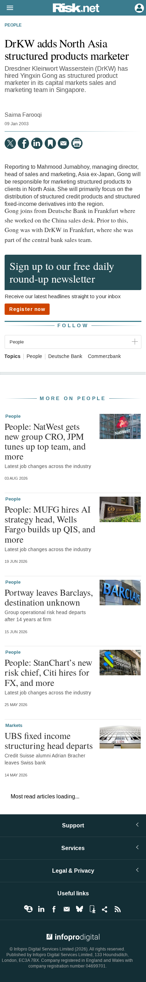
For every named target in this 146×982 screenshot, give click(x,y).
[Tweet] (10, 143)
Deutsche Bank (65, 356)
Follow (73, 325)
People (13, 25)
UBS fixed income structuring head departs (49, 740)
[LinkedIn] (37, 143)
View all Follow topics (28, 909)
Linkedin (41, 909)
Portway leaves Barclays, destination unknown (49, 597)
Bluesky (79, 909)
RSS (117, 909)
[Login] (138, 7)
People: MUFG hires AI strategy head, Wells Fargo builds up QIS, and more (50, 524)
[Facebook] (23, 143)
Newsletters (66, 909)
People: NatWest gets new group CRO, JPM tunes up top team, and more (45, 441)
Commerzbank (104, 356)
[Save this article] (50, 143)
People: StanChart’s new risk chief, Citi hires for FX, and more (48, 672)
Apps (92, 909)
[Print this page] (77, 143)
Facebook (54, 909)
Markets (13, 725)
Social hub (105, 909)
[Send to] (63, 143)
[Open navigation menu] (6, 8)
